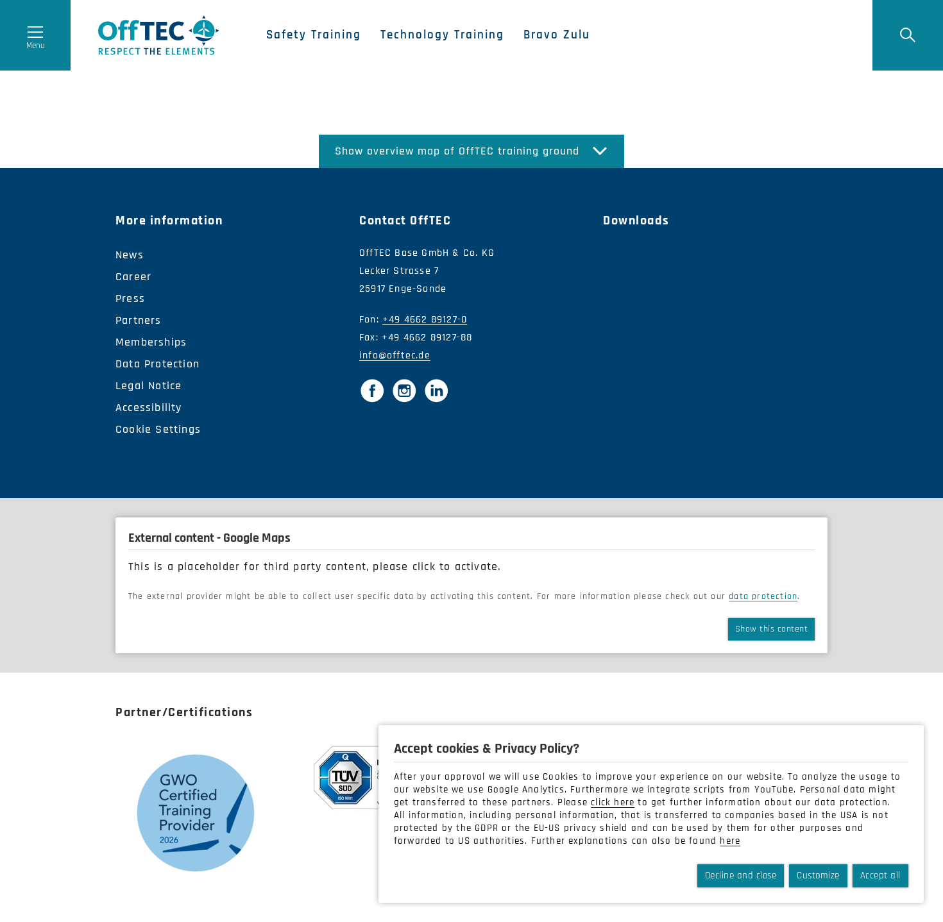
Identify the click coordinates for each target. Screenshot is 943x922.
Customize (818, 875)
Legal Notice (148, 385)
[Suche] (907, 35)
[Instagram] (404, 390)
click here (612, 802)
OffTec (159, 35)
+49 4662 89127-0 (424, 319)
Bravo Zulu (556, 35)
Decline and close (741, 875)
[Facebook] (372, 390)
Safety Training (313, 35)
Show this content (771, 629)
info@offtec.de (394, 355)
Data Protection (157, 363)
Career (133, 276)
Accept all (880, 875)
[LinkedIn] (436, 390)
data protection (763, 596)
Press (130, 298)
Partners (138, 320)
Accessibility (148, 407)
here (730, 841)
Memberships (151, 342)
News (129, 254)
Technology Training (442, 35)
